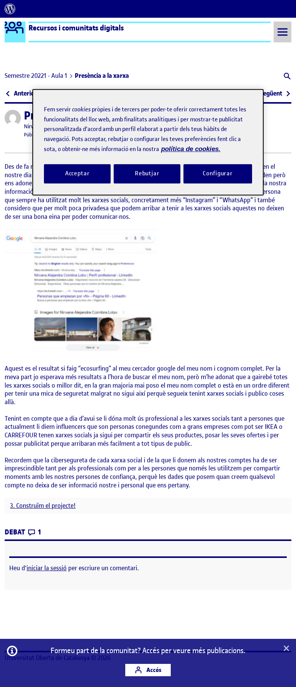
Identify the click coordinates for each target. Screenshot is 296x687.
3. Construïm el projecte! (43, 506)
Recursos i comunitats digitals (76, 28)
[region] (148, 142)
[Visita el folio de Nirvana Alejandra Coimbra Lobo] (13, 118)
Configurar (218, 173)
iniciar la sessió (47, 568)
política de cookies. (190, 149)
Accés (153, 670)
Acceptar (77, 173)
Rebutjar (147, 173)
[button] (286, 76)
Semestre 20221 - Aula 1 (36, 75)
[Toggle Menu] (283, 31)
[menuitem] (10, 9)
